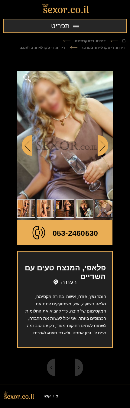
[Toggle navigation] (65, 26)
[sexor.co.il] (65, 9)
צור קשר (50, 395)
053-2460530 (75, 233)
